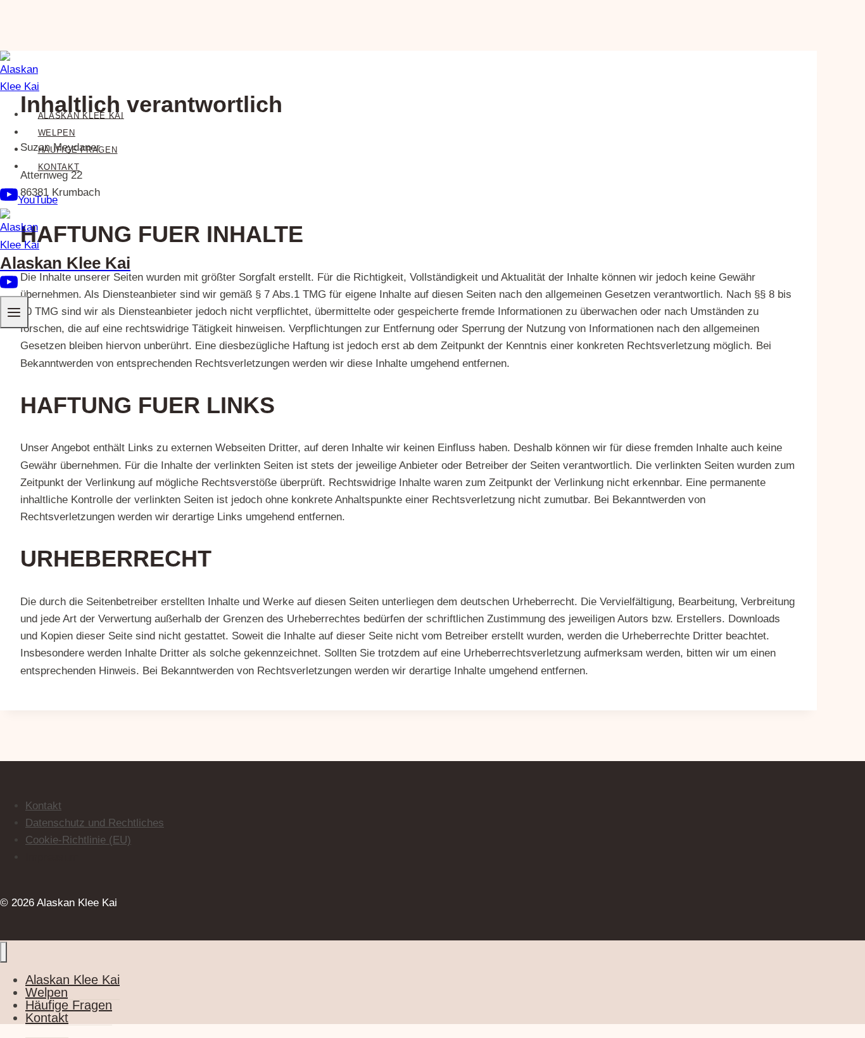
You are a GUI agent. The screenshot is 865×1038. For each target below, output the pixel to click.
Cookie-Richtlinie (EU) (78, 840)
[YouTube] (9, 287)
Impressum (52, 857)
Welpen (56, 133)
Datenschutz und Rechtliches (94, 823)
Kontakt (59, 167)
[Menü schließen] (3, 952)
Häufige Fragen (78, 150)
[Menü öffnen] (14, 312)
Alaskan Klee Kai (81, 115)
